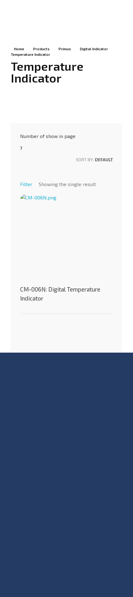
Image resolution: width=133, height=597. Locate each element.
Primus (64, 49)
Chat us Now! (24, 512)
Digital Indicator (94, 49)
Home (19, 49)
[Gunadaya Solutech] (26, 15)
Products (41, 49)
